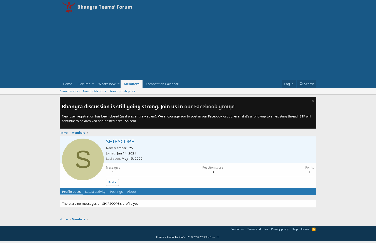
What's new (107, 84)
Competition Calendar (162, 84)
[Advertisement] (188, 47)
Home (67, 84)
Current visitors (70, 91)
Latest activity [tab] (95, 191)
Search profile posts (122, 91)
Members (131, 84)
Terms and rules (257, 229)
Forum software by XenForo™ (188, 237)
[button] (93, 84)
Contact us (237, 229)
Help (295, 229)
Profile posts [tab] (71, 191)
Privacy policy (280, 229)
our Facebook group (208, 106)
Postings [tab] (116, 191)
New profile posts (94, 91)
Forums (84, 84)
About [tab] (131, 191)
